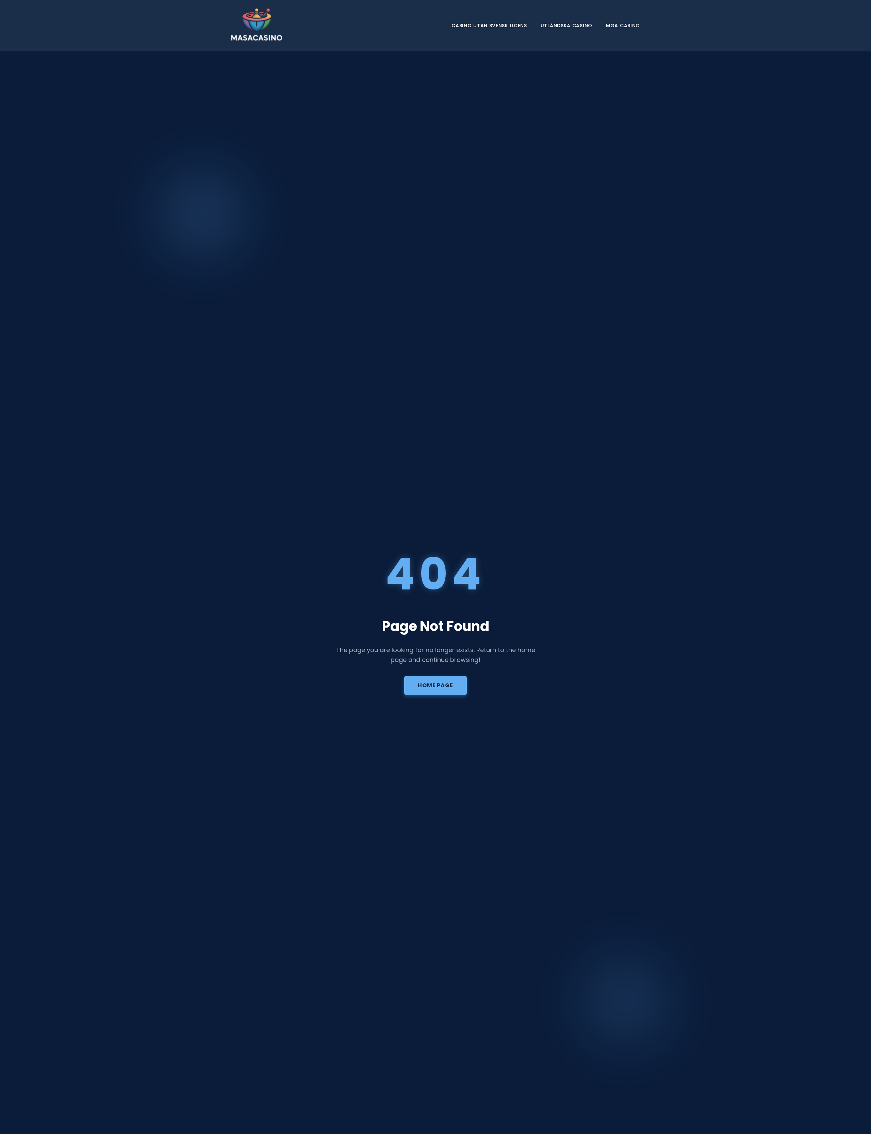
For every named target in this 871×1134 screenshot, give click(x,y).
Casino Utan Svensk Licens (489, 25)
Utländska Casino (566, 25)
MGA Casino (623, 25)
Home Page (435, 685)
